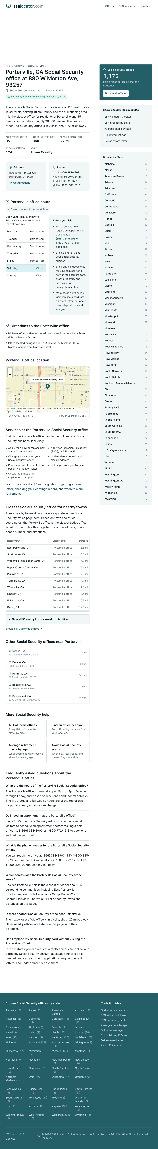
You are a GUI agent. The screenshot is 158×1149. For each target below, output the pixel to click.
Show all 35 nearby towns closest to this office (39, 619)
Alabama (14, 1010)
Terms (20, 1133)
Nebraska (14, 1059)
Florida (36, 1027)
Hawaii (12, 1032)
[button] (48, 386)
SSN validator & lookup (118, 116)
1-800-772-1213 (73, 176)
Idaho (34, 1032)
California (19, 66)
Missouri (60, 1050)
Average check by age (117, 128)
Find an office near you (114, 1010)
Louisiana (83, 1037)
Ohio (35, 1076)
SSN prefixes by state (117, 122)
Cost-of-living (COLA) (114, 1035)
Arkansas (14, 1018)
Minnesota (15, 1050)
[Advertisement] (79, 35)
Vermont (36, 1106)
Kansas (36, 1037)
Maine (12, 1042)
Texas (58, 1097)
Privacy (10, 1133)
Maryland (37, 1042)
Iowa (11, 1037)
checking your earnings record (36, 489)
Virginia (59, 1106)
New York (38, 1068)
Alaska (35, 1010)
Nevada (36, 1059)
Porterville (32, 66)
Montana (82, 1050)
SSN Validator (127, 6)
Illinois (58, 1032)
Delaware (14, 1027)
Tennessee (38, 1097)
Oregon (82, 1076)
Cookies (10, 1138)
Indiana (82, 1032)
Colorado (60, 1018)
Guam (80, 1027)
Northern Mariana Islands (15, 1080)
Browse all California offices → (24, 628)
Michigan (83, 1042)
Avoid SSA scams (111, 1045)
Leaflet (12, 408)
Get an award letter (115, 141)
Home (9, 66)
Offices (109, 6)
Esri (27, 408)
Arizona (82, 1010)
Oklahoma (61, 1076)
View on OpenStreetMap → (73, 416)
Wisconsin (61, 1114)
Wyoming (83, 1114)
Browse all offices (116, 93)
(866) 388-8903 (69, 172)
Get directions (21, 182)
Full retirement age (115, 134)
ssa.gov (60, 309)
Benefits (145, 6)
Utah (11, 1106)
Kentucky (60, 1037)
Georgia (60, 1027)
